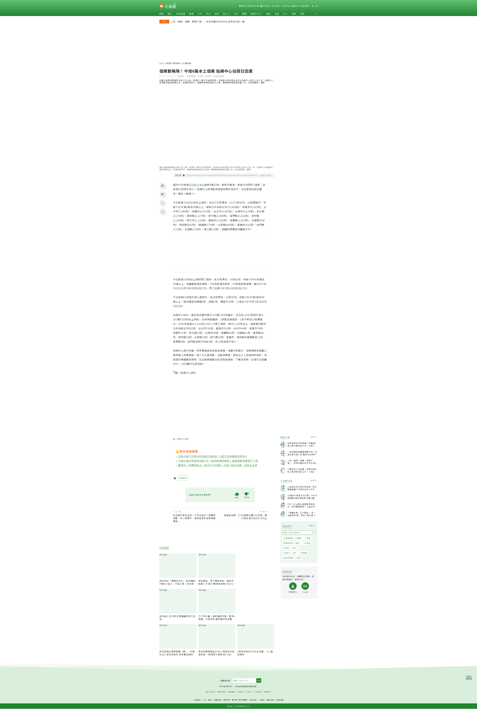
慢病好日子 (256, 13)
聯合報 (244, 6)
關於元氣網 (210, 692)
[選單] (316, 6)
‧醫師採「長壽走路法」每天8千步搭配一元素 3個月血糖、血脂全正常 (216, 465)
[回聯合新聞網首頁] (161, 6)
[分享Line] (162, 194)
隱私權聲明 (243, 700)
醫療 (191, 13)
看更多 (314, 437)
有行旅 (286, 6)
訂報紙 (262, 700)
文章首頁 (258, 692)
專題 (293, 13)
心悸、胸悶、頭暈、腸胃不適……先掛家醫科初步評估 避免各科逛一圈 (208, 21)
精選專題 (231, 692)
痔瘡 (308, 538)
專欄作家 (267, 692)
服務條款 (226, 700)
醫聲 (244, 13)
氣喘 (298, 558)
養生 (169, 13)
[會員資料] (312, 6)
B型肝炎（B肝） (290, 548)
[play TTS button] (184, 175)
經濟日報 (255, 6)
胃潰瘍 (304, 553)
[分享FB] (162, 186)
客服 (209, 700)
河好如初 (266, 6)
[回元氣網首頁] (170, 6)
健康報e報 (225, 680)
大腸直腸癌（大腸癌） (293, 538)
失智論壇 (180, 13)
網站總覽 (280, 700)
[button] (316, 14)
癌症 (268, 13)
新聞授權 (217, 700)
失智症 (307, 543)
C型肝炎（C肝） (290, 553)
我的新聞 (304, 6)
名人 (285, 13)
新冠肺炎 (177, 63)
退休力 (226, 13)
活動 (302, 13)
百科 (200, 13)
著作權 (234, 700)
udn (161, 63)
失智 (236, 13)
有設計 (277, 6)
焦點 (161, 13)
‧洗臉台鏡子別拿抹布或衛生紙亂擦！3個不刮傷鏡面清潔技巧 (211, 456)
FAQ (204, 700)
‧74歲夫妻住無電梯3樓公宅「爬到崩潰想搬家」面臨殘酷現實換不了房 (217, 460)
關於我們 (270, 700)
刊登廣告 (197, 700)
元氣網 (168, 63)
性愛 (277, 13)
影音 (208, 13)
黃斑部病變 (288, 558)
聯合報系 (253, 700)
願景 (295, 6)
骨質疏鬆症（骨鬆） (292, 543)
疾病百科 (241, 692)
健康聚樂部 (221, 692)
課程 (216, 13)
